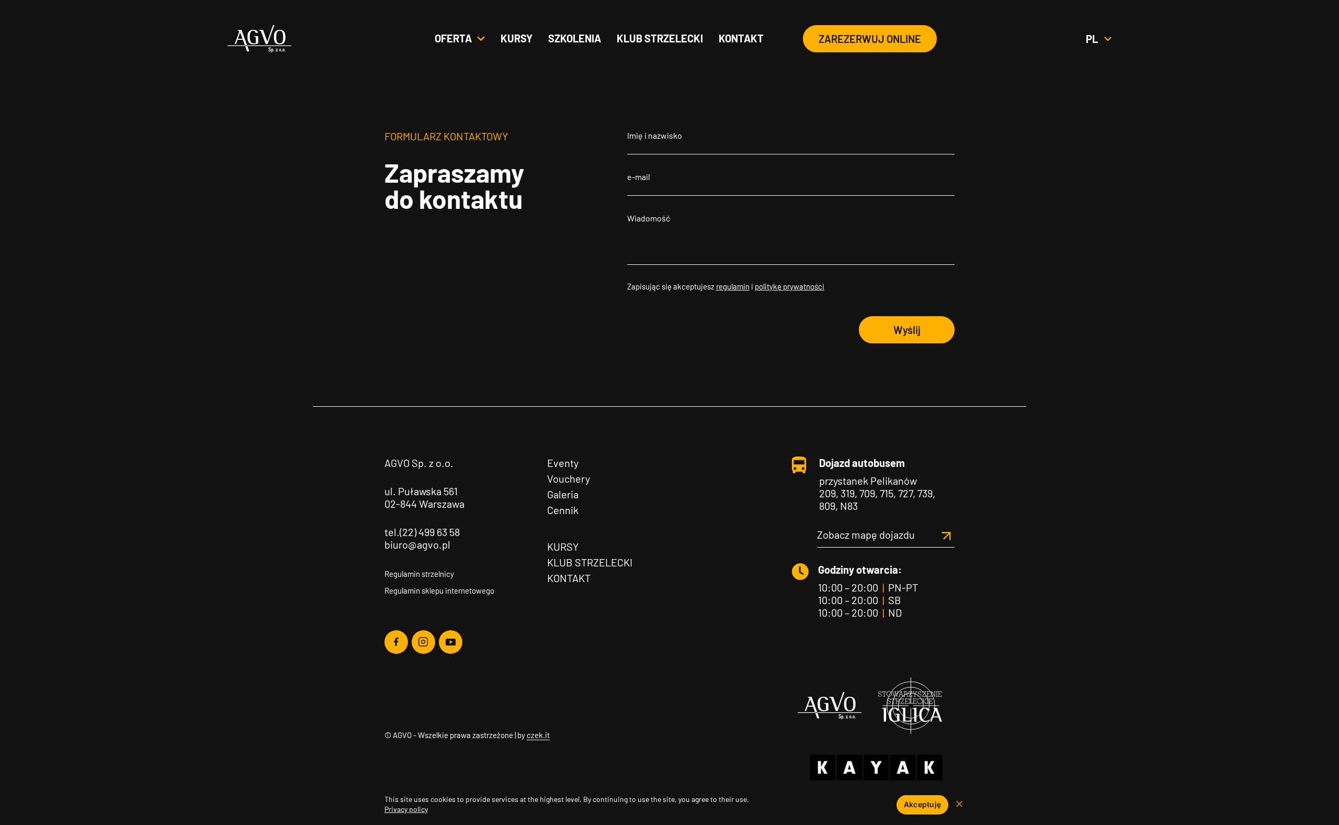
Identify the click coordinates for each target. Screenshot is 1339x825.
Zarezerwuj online (870, 38)
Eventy (562, 462)
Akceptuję (922, 804)
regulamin (733, 286)
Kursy (516, 38)
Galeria (562, 494)
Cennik (562, 510)
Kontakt (741, 38)
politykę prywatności (789, 286)
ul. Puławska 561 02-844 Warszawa (424, 497)
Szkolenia (574, 38)
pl (1098, 38)
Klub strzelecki (660, 38)
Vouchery (568, 478)
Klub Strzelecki (589, 562)
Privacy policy (406, 809)
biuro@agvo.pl (417, 544)
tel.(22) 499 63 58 (422, 532)
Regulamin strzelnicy (419, 573)
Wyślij (907, 330)
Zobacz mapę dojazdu (866, 534)
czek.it (538, 735)
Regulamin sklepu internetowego (439, 590)
